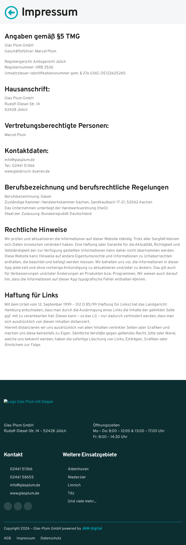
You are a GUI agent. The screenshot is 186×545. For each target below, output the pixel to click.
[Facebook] (8, 506)
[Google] (28, 506)
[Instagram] (18, 506)
